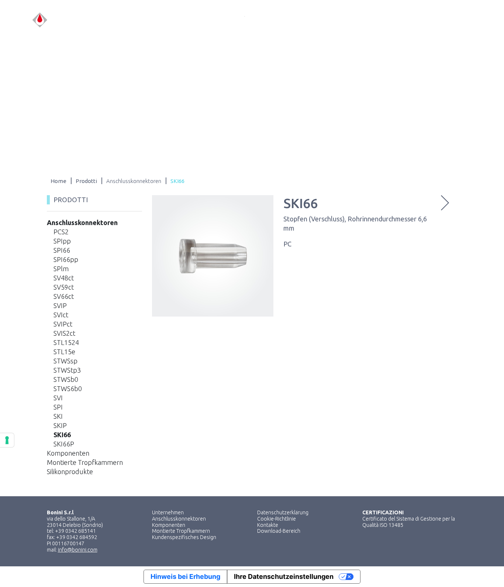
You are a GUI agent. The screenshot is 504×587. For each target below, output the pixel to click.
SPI (58, 407)
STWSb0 (65, 379)
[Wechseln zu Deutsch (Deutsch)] (469, 20)
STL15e (64, 351)
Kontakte (267, 525)
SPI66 (61, 250)
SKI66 (62, 434)
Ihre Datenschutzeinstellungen (284, 576)
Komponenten (68, 453)
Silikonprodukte (70, 471)
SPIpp (62, 241)
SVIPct (62, 324)
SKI (58, 416)
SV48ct (63, 278)
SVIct (60, 314)
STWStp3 (67, 370)
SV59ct (63, 287)
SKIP (60, 425)
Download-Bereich (278, 531)
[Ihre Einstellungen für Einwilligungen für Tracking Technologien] (7, 440)
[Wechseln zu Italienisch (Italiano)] (441, 20)
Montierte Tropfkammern (85, 462)
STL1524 (66, 342)
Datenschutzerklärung (282, 512)
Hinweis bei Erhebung (185, 576)
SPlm (61, 268)
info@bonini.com (77, 550)
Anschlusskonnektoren (82, 222)
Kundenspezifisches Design (184, 537)
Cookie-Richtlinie (276, 519)
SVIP (60, 305)
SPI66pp (65, 259)
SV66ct (63, 296)
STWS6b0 (67, 388)
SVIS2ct (64, 333)
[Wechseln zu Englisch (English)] (455, 20)
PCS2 (61, 231)
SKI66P (63, 444)
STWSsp (65, 361)
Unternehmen (168, 512)
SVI (58, 397)
